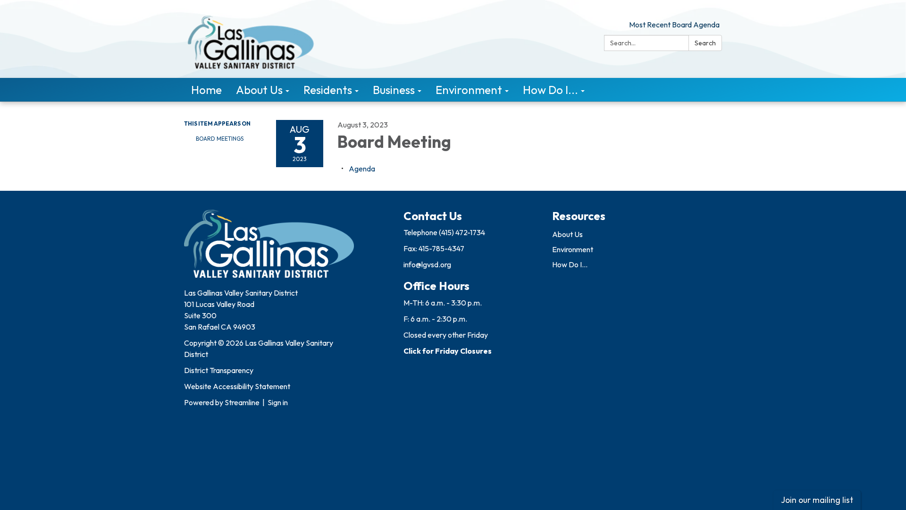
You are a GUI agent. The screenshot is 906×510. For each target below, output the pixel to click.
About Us (567, 234)
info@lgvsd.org (427, 264)
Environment (572, 249)
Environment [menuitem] (469, 90)
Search (705, 43)
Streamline (242, 402)
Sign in (278, 402)
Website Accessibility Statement (237, 386)
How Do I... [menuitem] (550, 90)
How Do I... (569, 264)
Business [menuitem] (394, 90)
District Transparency (218, 370)
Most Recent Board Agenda (674, 24)
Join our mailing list (817, 499)
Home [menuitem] (206, 90)
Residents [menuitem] (327, 90)
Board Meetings (219, 138)
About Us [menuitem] (259, 90)
